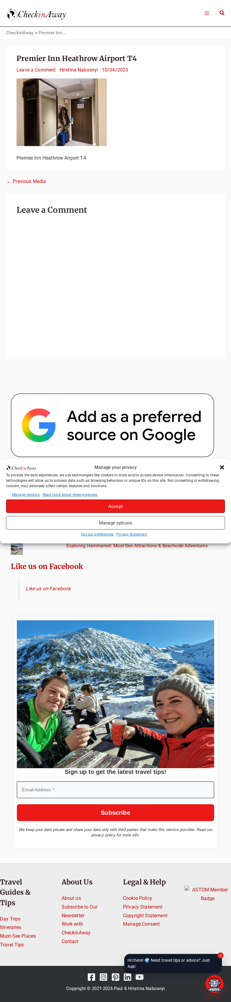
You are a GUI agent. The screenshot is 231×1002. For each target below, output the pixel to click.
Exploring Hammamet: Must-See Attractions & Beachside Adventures (137, 545)
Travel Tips (12, 945)
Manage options (115, 523)
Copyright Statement (145, 915)
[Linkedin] (127, 977)
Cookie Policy (137, 898)
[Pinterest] (115, 977)
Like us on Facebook (47, 566)
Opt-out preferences (97, 534)
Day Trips (10, 919)
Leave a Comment (36, 70)
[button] (222, 467)
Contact (70, 941)
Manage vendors (26, 495)
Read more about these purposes (70, 495)
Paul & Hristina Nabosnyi (139, 988)
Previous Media (26, 181)
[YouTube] (139, 977)
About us (71, 898)
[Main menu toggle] (207, 13)
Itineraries (10, 927)
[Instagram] (103, 977)
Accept (115, 506)
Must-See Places (18, 936)
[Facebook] (91, 977)
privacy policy (103, 835)
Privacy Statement (131, 534)
